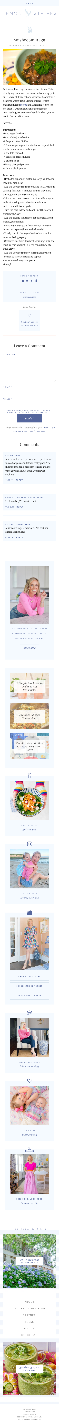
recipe (23, 104)
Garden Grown (30, 1367)
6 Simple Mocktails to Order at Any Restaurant (29, 686)
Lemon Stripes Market (29, 986)
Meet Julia (29, 647)
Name (7, 387)
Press (29, 1322)
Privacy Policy (29, 1414)
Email (7, 399)
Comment (10, 354)
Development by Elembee (29, 1420)
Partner (29, 1315)
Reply (19, 480)
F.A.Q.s (29, 1328)
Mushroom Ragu (30, 39)
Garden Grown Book (29, 1308)
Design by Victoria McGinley (29, 1417)
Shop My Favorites (29, 977)
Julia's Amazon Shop (29, 995)
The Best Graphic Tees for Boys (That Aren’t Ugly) (29, 746)
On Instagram (29, 1259)
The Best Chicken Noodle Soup (29, 716)
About (30, 1302)
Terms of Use (29, 1412)
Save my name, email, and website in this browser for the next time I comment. (29, 412)
